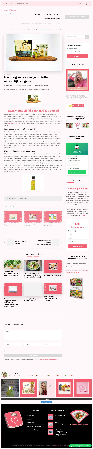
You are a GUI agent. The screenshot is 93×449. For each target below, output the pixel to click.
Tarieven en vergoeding (52, 18)
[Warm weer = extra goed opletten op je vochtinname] (10, 388)
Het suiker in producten (52, 276)
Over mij (37, 14)
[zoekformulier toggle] (86, 4)
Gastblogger (8, 74)
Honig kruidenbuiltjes (59, 423)
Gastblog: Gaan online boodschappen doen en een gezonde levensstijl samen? (32, 276)
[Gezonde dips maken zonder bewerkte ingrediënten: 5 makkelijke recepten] (33, 216)
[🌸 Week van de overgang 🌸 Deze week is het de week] (83, 388)
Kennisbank (30, 415)
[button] (80, 445)
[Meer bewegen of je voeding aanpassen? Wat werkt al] (64, 388)
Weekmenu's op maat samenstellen (77, 16)
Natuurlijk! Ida (8, 85)
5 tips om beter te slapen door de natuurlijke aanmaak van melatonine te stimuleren (61, 433)
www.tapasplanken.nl (13, 123)
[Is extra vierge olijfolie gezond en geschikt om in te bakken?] (13, 216)
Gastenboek (30, 422)
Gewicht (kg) (72, 231)
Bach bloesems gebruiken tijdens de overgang (51, 298)
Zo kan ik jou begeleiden (52, 14)
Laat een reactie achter (41, 85)
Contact (57, 23)
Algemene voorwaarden (34, 426)
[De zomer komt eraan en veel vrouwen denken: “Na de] (28, 388)
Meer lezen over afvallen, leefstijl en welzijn (36, 23)
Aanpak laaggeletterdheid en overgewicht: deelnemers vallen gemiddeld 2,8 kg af (11, 302)
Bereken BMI (77, 246)
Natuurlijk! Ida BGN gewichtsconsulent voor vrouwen (43, 10)
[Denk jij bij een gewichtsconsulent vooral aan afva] (46, 388)
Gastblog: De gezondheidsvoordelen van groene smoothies (12, 273)
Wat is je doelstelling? (72, 48)
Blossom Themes (58, 445)
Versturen (76, 56)
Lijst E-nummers (60, 415)
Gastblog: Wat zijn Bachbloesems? (30, 300)
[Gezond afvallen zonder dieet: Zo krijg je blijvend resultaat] (53, 216)
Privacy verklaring (32, 430)
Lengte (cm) (71, 238)
